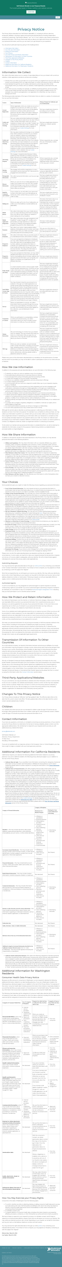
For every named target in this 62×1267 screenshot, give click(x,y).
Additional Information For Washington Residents (19, 66)
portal (40, 1225)
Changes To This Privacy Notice (14, 59)
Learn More (31, 12)
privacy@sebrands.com (8, 731)
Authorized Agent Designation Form (42, 589)
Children (7, 61)
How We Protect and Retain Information (16, 54)
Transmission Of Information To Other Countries (18, 56)
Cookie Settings (24, 128)
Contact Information (11, 63)
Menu (58, 17)
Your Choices (9, 53)
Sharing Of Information (11, 51)
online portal (35, 519)
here (41, 513)
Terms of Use (6, 1247)
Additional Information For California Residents (18, 64)
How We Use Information (12, 50)
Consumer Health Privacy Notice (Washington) (38, 1247)
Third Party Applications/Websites (14, 58)
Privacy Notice (17, 1247)
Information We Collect (11, 48)
